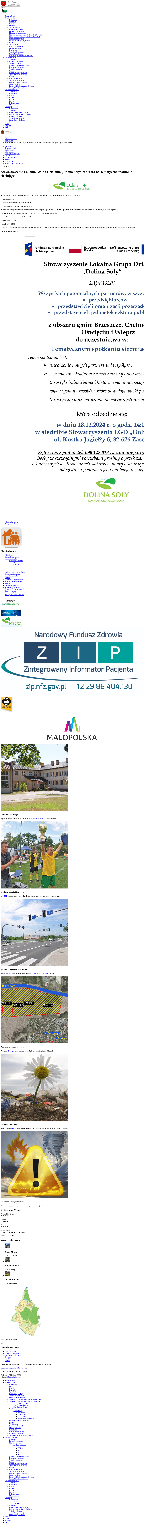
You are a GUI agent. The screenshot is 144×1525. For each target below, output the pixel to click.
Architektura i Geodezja (13, 1355)
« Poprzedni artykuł (11, 522)
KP (14, 570)
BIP (6, 127)
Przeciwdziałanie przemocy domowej (21, 86)
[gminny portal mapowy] (10, 607)
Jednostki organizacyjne (17, 118)
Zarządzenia (22, 1414)
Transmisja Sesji (10, 148)
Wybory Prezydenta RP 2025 (14, 163)
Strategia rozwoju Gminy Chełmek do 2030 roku (25, 35)
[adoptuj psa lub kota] (7, 712)
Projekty (8, 126)
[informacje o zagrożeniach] (34, 1198)
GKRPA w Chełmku (16, 54)
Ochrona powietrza (15, 78)
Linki (7, 124)
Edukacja (12, 25)
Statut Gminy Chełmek (17, 120)
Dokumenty (13, 93)
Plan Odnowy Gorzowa (21, 1407)
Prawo (11, 1492)
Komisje (16, 1503)
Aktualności (13, 59)
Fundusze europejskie (16, 39)
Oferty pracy (9, 152)
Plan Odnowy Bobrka (20, 1405)
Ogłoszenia (13, 20)
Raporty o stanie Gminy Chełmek (20, 114)
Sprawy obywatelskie (12, 1353)
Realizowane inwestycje (26, 1418)
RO (14, 568)
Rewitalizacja (13, 50)
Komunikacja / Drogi (16, 29)
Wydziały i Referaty (16, 561)
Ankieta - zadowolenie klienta (19, 65)
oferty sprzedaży (12, 1051)
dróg (7, 973)
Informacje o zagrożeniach (18, 73)
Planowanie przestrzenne (17, 33)
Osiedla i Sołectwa (15, 116)
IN (14, 566)
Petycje (11, 76)
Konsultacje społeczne (16, 67)
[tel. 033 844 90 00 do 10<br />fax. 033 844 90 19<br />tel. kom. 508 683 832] (2, 1343)
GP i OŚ (16, 564)
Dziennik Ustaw (14, 103)
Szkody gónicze (14, 84)
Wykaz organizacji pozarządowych (21, 56)
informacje (14, 1128)
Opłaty (11, 95)
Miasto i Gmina (10, 18)
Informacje (21, 1413)
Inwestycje (8, 1357)
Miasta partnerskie (15, 48)
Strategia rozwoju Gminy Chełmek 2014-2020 (24, 37)
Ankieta (7, 159)
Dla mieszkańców (11, 58)
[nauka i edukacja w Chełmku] (34, 810)
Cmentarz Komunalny (16, 52)
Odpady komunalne (15, 69)
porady (11, 1206)
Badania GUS (9, 161)
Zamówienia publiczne (16, 31)
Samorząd (8, 107)
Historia (12, 23)
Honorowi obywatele (16, 46)
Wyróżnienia (13, 44)
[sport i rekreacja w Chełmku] (34, 888)
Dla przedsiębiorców (12, 90)
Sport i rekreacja (14, 27)
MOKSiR (4, 896)
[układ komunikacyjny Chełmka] (34, 965)
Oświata (8, 1359)
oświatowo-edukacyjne (35, 818)
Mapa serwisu (22, 1368)
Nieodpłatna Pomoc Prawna (18, 88)
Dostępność (9, 146)
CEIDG (12, 99)
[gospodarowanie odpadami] (34, 1120)
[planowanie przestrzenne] (34, 1043)
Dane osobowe (10, 157)
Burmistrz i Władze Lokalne (18, 112)
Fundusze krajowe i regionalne (19, 40)
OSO (15, 563)
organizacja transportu (41, 973)
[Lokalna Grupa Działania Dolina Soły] (11, 626)
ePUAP (7, 156)
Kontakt (7, 122)
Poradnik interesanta (16, 61)
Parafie (11, 42)
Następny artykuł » (11, 524)
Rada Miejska (13, 109)
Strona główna (10, 16)
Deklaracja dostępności (8, 1368)
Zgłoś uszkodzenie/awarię (18, 75)
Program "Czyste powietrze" (18, 82)
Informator (12, 22)
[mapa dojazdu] (26, 1336)
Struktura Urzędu (15, 63)
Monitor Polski (14, 105)
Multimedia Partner (13, 1377)
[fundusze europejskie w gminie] (11, 616)
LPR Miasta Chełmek (20, 1403)
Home (7, 137)
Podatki (11, 71)
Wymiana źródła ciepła (16, 80)
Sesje (15, 1501)
